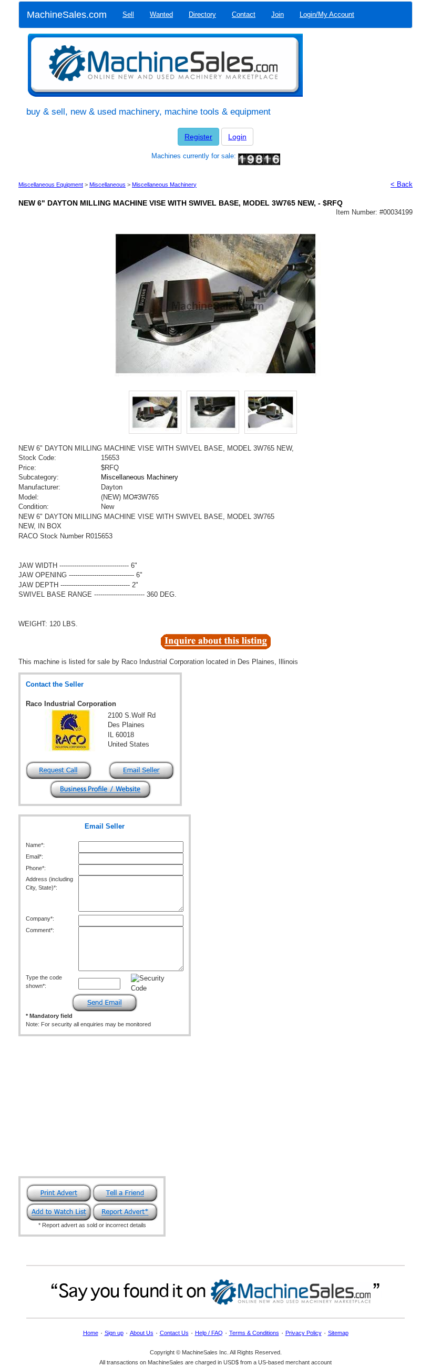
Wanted (161, 14)
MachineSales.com (67, 14)
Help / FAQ (209, 1333)
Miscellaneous (107, 184)
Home (90, 1333)
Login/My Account (327, 14)
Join (277, 14)
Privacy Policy (303, 1333)
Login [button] (237, 136)
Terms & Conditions (254, 1333)
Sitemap (338, 1333)
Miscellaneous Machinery (164, 184)
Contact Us (174, 1333)
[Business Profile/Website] (100, 789)
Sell (128, 14)
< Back (402, 184)
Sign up (114, 1333)
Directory (202, 14)
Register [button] (198, 136)
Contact (243, 14)
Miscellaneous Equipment (50, 184)
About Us (141, 1333)
